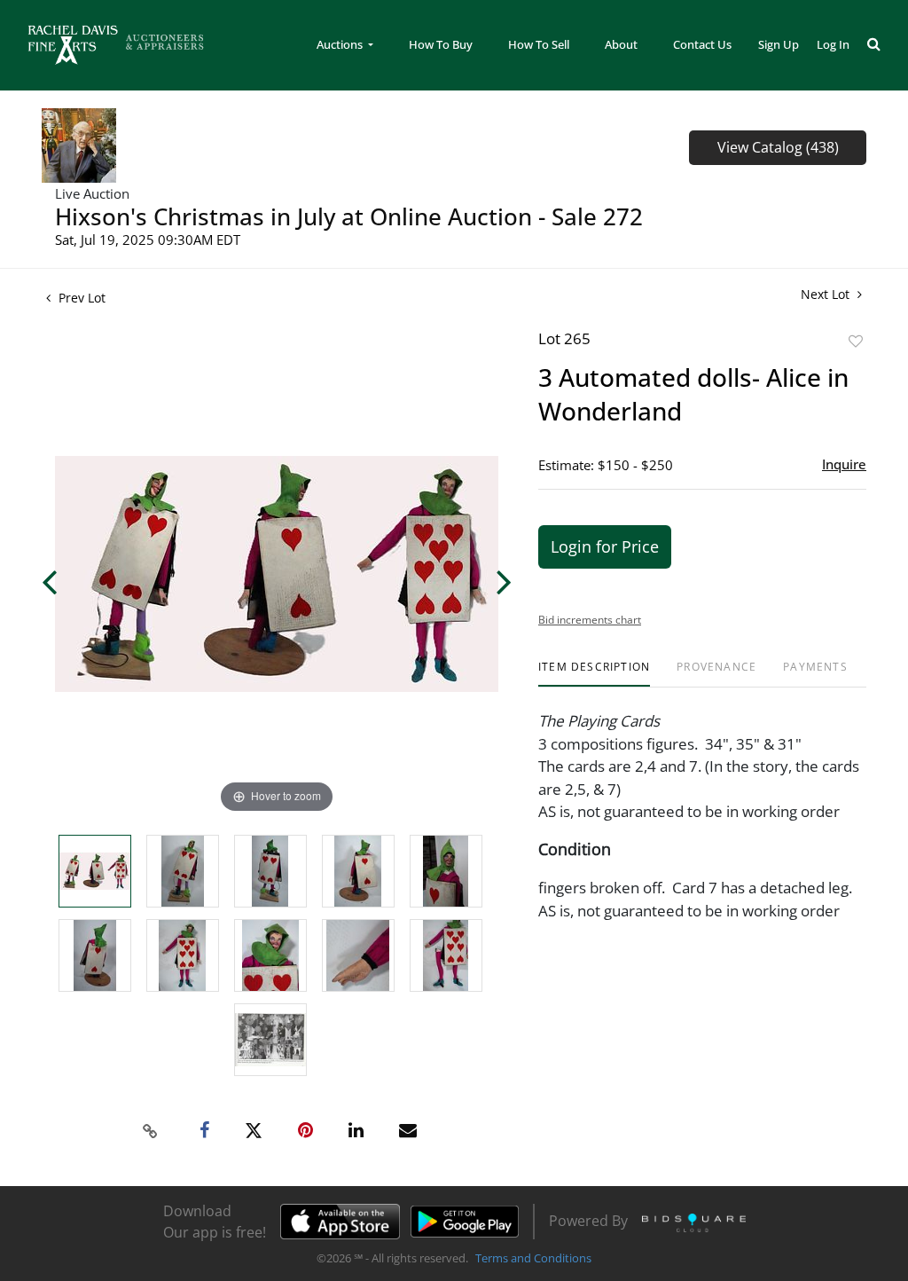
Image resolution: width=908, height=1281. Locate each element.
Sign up (778, 44)
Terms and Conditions (533, 1258)
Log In (833, 44)
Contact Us (702, 44)
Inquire (844, 464)
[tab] (594, 674)
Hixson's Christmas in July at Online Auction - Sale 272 (349, 216)
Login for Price (605, 546)
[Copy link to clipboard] (150, 1131)
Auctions (341, 44)
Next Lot (827, 294)
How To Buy (441, 44)
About (621, 44)
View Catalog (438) (778, 147)
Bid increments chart (589, 619)
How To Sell (538, 44)
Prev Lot (80, 297)
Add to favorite (855, 341)
